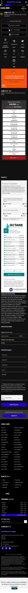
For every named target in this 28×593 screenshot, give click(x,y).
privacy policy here (6, 391)
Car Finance (5, 482)
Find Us (17, 487)
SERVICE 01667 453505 (8, 542)
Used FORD (3, 439)
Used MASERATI (17, 449)
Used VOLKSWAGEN (18, 466)
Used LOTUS (4, 449)
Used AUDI (3, 430)
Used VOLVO (4, 469)
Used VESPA (4, 466)
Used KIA (3, 447)
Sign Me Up (14, 415)
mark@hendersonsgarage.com (10, 546)
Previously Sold (18, 482)
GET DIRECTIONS (5, 519)
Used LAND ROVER (18, 447)
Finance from (14, 107)
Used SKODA (17, 459)
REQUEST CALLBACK (15, 25)
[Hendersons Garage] (8, 532)
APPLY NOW (13, 158)
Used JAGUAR (17, 442)
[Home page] (14, 2)
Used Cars (17, 480)
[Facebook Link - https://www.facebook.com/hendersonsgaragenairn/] (2, 548)
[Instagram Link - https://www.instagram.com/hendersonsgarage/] (6, 548)
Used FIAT (16, 437)
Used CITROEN (4, 435)
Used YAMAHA (17, 469)
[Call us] (2, 1)
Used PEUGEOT (4, 457)
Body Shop (5, 484)
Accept (14, 588)
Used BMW (3, 432)
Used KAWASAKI (18, 444)
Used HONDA (17, 439)
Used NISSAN (17, 454)
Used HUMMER (4, 442)
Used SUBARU (4, 461)
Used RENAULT (17, 457)
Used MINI (16, 452)
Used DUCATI (17, 435)
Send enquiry (14, 404)
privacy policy (19, 554)
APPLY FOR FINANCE (15, 30)
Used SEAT (3, 459)
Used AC (3, 427)
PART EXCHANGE (15, 34)
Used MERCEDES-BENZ (6, 452)
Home (4, 480)
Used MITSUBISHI (5, 454)
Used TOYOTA (4, 464)
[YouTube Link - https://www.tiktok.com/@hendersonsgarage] (9, 548)
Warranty (5, 487)
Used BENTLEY (17, 430)
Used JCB (3, 444)
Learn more (14, 586)
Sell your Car (18, 484)
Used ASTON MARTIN (19, 427)
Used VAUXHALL (17, 464)
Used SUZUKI (17, 461)
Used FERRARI (4, 437)
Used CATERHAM (18, 432)
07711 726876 (6, 544)
